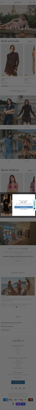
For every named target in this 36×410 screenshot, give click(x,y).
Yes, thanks (24, 207)
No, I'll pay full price (24, 209)
